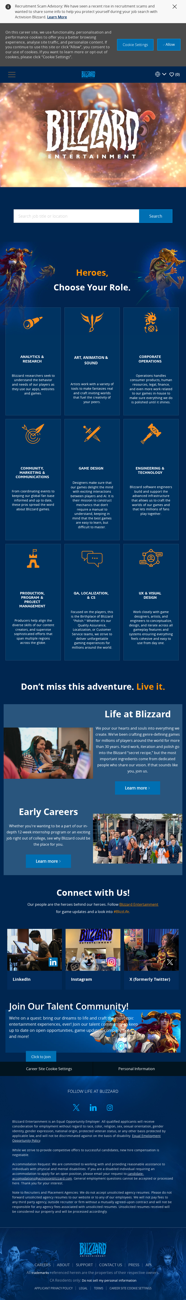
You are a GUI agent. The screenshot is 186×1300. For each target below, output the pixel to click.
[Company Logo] (88, 74)
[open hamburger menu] (11, 74)
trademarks (40, 1273)
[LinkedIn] (34, 959)
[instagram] (109, 1108)
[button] (135, 45)
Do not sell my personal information (109, 1280)
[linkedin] (93, 1108)
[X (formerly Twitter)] (151, 959)
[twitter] (76, 1108)
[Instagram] (93, 959)
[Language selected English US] (160, 74)
